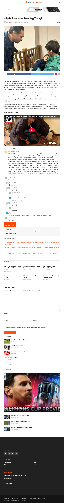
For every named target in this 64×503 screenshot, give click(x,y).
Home (5, 14)
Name (6, 313)
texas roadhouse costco (11, 357)
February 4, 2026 (15, 347)
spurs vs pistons (8, 483)
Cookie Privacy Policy (35, 498)
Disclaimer (6, 498)
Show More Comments (10, 225)
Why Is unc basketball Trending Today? (44, 232)
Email (6, 320)
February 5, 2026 (9, 410)
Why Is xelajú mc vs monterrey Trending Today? (16, 408)
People (6, 467)
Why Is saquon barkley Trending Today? (21, 421)
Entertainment (7, 462)
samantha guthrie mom (17, 345)
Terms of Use (24, 498)
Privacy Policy (15, 498)
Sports (34, 462)
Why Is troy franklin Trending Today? (20, 339)
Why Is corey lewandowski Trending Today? (21, 427)
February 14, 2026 (15, 353)
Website (35, 320)
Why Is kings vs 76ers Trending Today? (20, 415)
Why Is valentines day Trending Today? (20, 351)
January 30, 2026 (15, 417)
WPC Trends (10, 500)
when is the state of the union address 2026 (15, 475)
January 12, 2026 (15, 423)
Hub (5, 464)
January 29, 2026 (18, 22)
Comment (7, 294)
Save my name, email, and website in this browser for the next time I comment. (25, 327)
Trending (9, 14)
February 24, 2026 (8, 271)
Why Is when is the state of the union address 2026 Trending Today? (12, 267)
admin (10, 22)
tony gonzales (8, 362)
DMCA (44, 498)
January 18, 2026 (15, 341)
